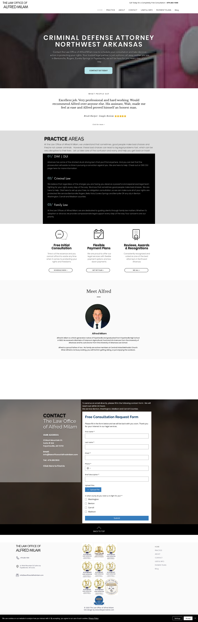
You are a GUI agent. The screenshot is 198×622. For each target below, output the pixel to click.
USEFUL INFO (159, 561)
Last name (89, 442)
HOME (157, 547)
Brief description (92, 474)
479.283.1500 (53, 460)
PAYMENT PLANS (160, 565)
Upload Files (89, 485)
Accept (188, 618)
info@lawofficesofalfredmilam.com (60, 454)
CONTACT (158, 558)
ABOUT (157, 554)
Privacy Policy (94, 618)
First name (90, 432)
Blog (157, 569)
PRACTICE (158, 550)
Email (88, 453)
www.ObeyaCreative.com (104, 610)
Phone (88, 464)
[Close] (195, 618)
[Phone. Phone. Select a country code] (89, 468)
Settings (177, 618)
